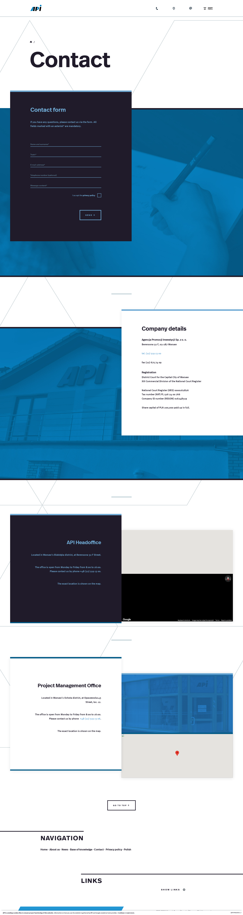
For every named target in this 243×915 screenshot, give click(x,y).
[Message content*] (65, 185)
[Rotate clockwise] (230, 578)
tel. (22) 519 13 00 (151, 353)
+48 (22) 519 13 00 (90, 571)
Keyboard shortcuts (184, 620)
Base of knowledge (81, 849)
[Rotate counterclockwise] (226, 578)
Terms (217, 620)
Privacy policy (114, 849)
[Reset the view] (228, 578)
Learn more (130, 913)
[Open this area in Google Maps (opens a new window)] (126, 619)
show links (170, 889)
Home (44, 849)
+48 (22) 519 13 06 (90, 718)
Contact (99, 849)
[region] (177, 597)
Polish (127, 849)
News (65, 849)
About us (55, 849)
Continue (121, 913)
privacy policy (89, 195)
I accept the (83, 195)
